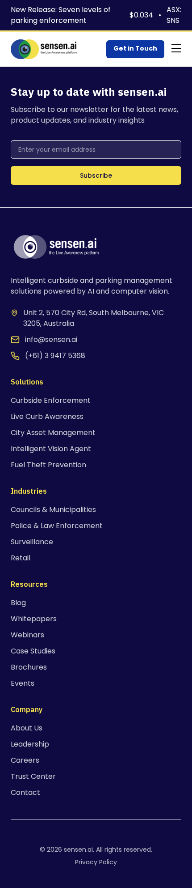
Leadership (30, 744)
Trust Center (33, 776)
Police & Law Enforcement (57, 526)
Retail (20, 558)
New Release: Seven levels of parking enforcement (61, 15)
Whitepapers (34, 619)
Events (22, 683)
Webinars (27, 635)
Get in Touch (135, 48)
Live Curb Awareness (47, 416)
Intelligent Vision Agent (51, 449)
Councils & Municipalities (53, 509)
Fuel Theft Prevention (48, 465)
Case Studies (33, 651)
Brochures (29, 667)
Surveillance (32, 542)
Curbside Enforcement (51, 400)
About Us (26, 728)
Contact (25, 792)
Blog (18, 603)
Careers (25, 760)
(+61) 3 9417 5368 (55, 355)
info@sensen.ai (51, 339)
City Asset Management (53, 432)
